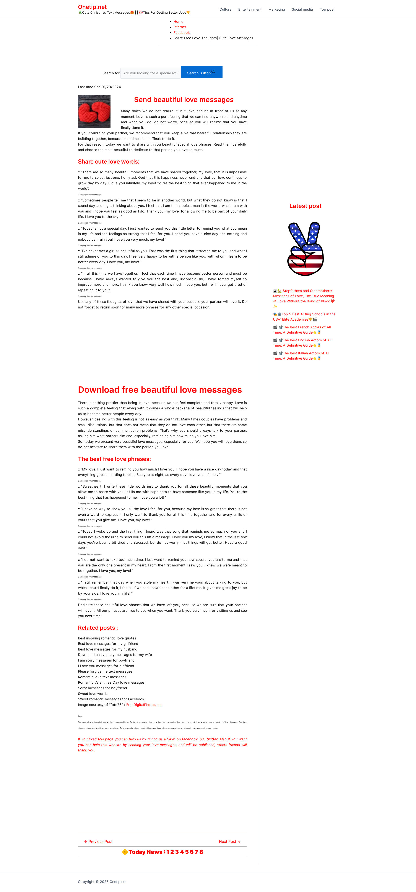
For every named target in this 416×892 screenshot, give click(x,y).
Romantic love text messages (102, 677)
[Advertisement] (162, 346)
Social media (302, 9)
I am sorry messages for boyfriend (106, 660)
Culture (225, 9)
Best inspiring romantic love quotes (107, 638)
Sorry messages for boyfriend (102, 688)
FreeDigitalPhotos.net (144, 704)
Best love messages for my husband (107, 649)
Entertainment (250, 9)
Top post (327, 9)
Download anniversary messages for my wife (115, 654)
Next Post (230, 841)
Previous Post (98, 841)
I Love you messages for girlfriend (106, 666)
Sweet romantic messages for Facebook (111, 699)
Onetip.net (92, 6)
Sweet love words (92, 693)
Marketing (276, 9)
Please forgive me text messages (105, 671)
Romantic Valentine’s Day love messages (111, 682)
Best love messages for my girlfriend (108, 643)
